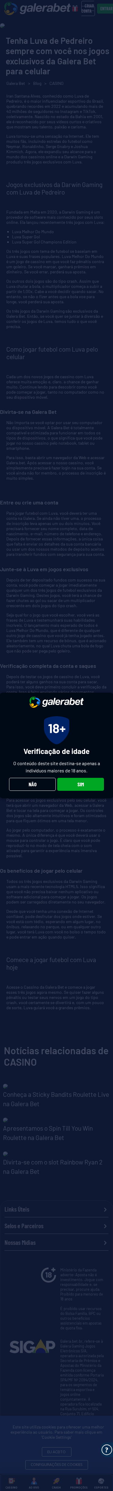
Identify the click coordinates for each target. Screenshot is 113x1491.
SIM (80, 784)
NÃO (32, 784)
